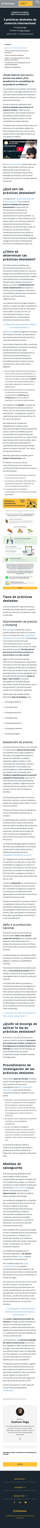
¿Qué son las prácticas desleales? (16, 48)
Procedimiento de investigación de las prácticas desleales (17, 63)
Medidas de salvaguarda (12, 67)
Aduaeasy (19, 1487)
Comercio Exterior (19, 12)
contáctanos (8, 1390)
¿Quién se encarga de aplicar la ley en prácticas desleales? (17, 59)
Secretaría (9, 332)
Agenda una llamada (24, 3)
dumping (8, 630)
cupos (20, 1256)
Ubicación (19, 1479)
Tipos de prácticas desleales (14, 55)
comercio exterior (14, 164)
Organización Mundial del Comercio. (17, 855)
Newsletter (19, 1496)
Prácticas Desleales (20, 14)
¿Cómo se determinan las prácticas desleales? (16, 51)
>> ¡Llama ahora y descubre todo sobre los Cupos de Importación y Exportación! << (20, 1311)
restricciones (20, 1188)
